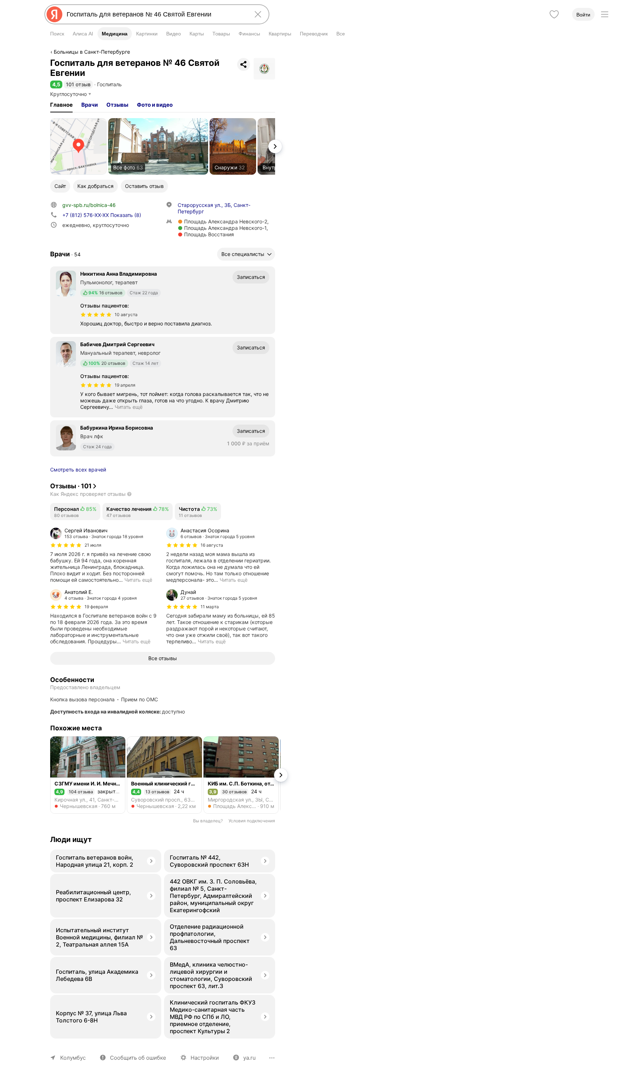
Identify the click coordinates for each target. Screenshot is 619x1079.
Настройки (205, 1057)
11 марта (210, 606)
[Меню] (605, 14)
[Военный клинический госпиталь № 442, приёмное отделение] (164, 775)
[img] (96, 315)
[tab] (61, 104)
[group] (104, 555)
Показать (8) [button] (101, 215)
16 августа (212, 545)
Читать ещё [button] (129, 407)
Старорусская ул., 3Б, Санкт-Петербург (214, 208)
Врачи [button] (89, 104)
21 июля (93, 545)
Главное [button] (61, 104)
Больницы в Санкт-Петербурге (92, 52)
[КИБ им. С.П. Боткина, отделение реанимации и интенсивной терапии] (241, 775)
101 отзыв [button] (78, 84)
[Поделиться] (243, 64)
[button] (56, 84)
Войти (583, 15)
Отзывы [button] (117, 104)
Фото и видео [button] (155, 104)
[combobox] (155, 14)
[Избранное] (554, 14)
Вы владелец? (208, 820)
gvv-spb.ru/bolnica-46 (89, 205)
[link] (78, 146)
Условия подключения (252, 820)
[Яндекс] (54, 14)
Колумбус (73, 1057)
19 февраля (96, 606)
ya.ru (249, 1057)
